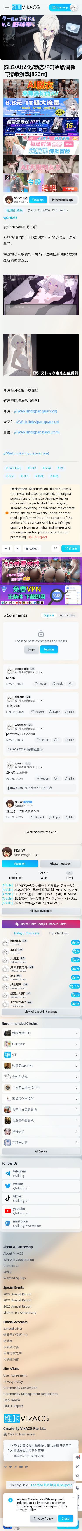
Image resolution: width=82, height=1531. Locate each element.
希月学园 (50, 1485)
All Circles (41, 1151)
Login (31, 649)
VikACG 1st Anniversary (19, 1312)
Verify (7, 1272)
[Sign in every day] (77, 1457)
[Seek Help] (77, 1506)
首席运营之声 (12, 1353)
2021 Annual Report (17, 1300)
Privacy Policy (13, 1381)
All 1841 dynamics (41, 911)
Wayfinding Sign (14, 1278)
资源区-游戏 (14, 210)
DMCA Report (37, 537)
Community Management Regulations (30, 1394)
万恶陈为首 (11, 1359)
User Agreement (15, 1375)
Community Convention (20, 1388)
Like (71, 712)
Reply (59, 684)
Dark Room (11, 1400)
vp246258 (10, 217)
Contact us (11, 1266)
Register (49, 649)
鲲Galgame (64, 1485)
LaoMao (37, 1485)
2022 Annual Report (17, 1294)
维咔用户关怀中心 (15, 1335)
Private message (62, 200)
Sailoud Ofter (12, 1328)
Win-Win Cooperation (18, 1259)
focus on (38, 200)
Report (43, 684)
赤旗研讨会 (11, 1347)
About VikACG (13, 1253)
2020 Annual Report (17, 1306)
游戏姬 (8, 1341)
